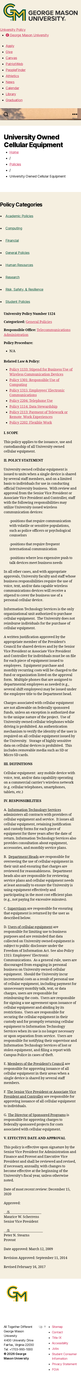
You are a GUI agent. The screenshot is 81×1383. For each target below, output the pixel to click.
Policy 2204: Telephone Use (31, 401)
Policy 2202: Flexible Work (30, 422)
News (10, 82)
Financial (12, 240)
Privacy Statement (64, 1364)
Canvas (11, 58)
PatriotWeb (14, 64)
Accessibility (60, 1343)
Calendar (12, 88)
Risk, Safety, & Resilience (24, 289)
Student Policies (17, 302)
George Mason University (29, 35)
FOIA (55, 1369)
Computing (13, 228)
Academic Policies (19, 216)
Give (9, 52)
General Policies (17, 253)
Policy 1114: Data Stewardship (33, 406)
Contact (57, 1332)
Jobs (55, 1348)
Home (14, 152)
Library (11, 94)
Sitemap (57, 1327)
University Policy (12, 30)
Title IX (56, 1338)
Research (12, 277)
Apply (10, 46)
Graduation (14, 100)
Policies (15, 164)
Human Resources (19, 265)
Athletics (12, 76)
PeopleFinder (16, 70)
